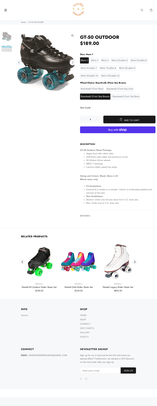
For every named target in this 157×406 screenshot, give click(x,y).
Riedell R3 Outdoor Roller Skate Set (39, 287)
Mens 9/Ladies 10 (89, 75)
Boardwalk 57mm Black (92, 89)
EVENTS (84, 337)
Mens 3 (105, 60)
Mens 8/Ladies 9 (127, 68)
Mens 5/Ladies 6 (139, 60)
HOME (83, 315)
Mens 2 (94, 60)
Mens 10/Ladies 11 (110, 75)
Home (23, 22)
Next (72, 62)
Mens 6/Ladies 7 (89, 68)
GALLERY (85, 332)
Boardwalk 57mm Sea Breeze (95, 96)
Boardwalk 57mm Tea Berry (126, 96)
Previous (19, 62)
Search (24, 315)
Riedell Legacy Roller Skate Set (118, 287)
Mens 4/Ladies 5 (120, 60)
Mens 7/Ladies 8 (108, 68)
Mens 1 (84, 60)
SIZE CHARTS (87, 328)
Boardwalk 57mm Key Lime (120, 89)
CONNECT (85, 324)
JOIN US (128, 370)
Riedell (39, 284)
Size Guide (85, 107)
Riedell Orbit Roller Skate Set (79, 287)
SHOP (83, 319)
